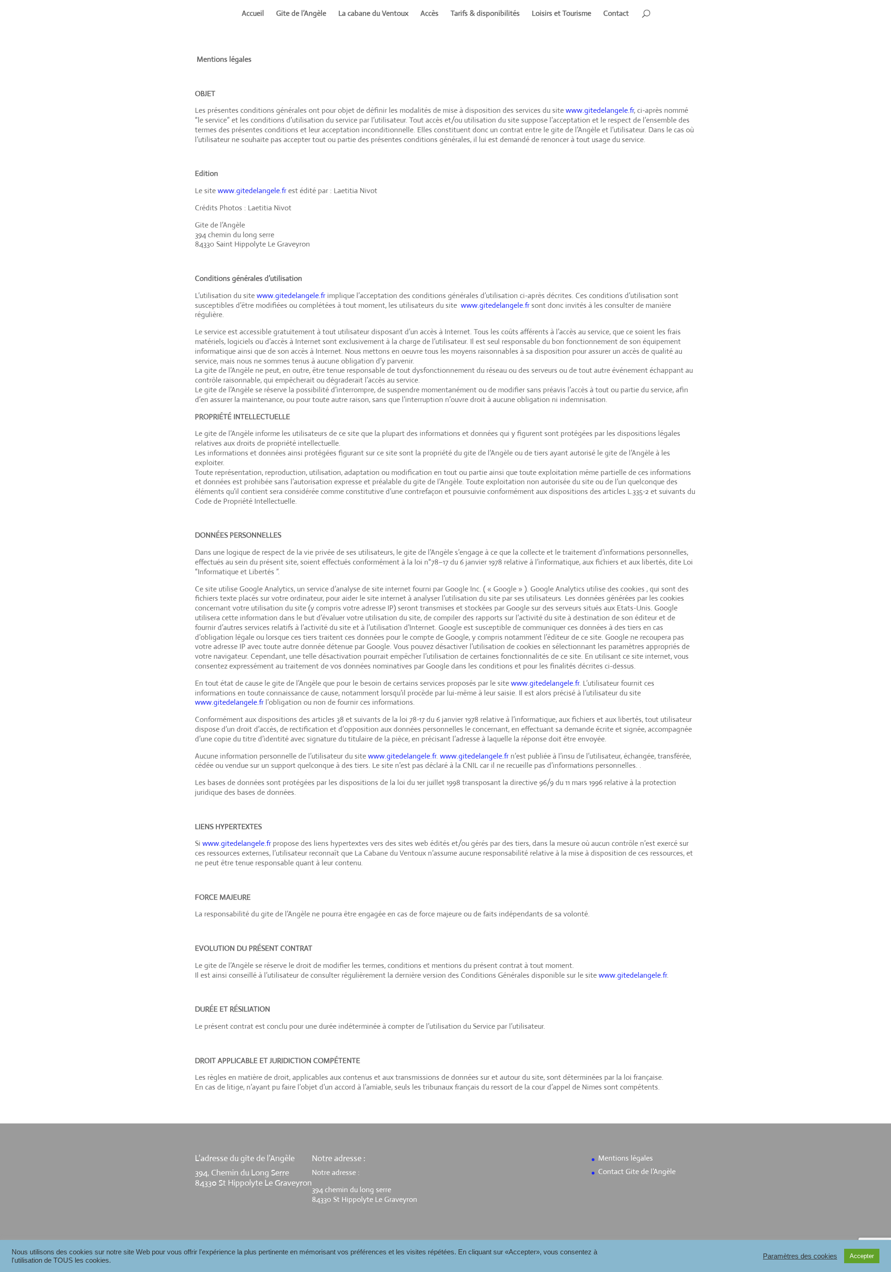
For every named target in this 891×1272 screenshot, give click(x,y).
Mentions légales (625, 1158)
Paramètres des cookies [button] (800, 1256)
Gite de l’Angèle (301, 14)
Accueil (253, 14)
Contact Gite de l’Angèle (637, 1171)
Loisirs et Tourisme (561, 14)
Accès (429, 14)
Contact (616, 14)
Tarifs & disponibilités (485, 14)
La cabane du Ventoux (373, 14)
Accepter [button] (862, 1256)
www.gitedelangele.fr (600, 110)
